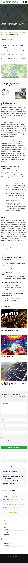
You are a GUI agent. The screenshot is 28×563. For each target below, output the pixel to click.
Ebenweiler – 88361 (14, 496)
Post (5, 527)
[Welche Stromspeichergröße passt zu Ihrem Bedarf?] (14, 371)
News (3, 380)
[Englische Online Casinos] (14, 318)
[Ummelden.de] (9, 1)
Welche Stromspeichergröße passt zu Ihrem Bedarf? (13, 477)
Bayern (11, 32)
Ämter (6, 32)
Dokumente (7, 521)
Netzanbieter (7, 523)
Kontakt (5, 548)
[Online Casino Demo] (14, 345)
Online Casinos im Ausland (10, 480)
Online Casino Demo (7, 356)
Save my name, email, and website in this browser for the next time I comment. (14, 441)
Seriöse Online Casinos (9, 483)
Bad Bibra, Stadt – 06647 (18, 504)
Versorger (6, 534)
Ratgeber (4, 327)
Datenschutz (6, 543)
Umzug (6, 532)
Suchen (3, 457)
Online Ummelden (12, 512)
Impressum (6, 545)
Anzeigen (9, 39)
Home (2, 32)
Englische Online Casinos (9, 330)
